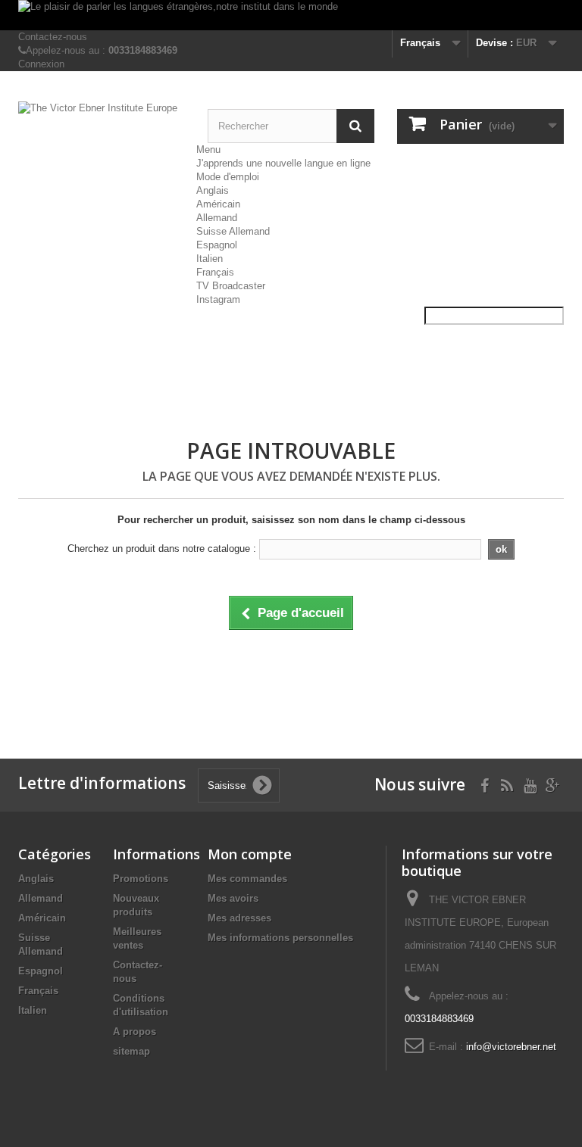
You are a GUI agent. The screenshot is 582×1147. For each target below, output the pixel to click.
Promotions (140, 878)
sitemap (131, 1051)
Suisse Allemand (233, 231)
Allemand (216, 217)
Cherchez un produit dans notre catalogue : (161, 548)
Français (215, 272)
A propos (134, 1031)
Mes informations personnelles (280, 937)
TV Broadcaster (230, 285)
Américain (218, 204)
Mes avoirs (233, 898)
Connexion (41, 64)
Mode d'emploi (227, 176)
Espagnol (216, 245)
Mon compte (250, 854)
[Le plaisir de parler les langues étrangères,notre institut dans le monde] (291, 15)
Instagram (218, 299)
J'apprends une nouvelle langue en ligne (283, 163)
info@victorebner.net (511, 1046)
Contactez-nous (52, 36)
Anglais (212, 190)
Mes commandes (247, 878)
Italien (209, 258)
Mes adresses (239, 918)
